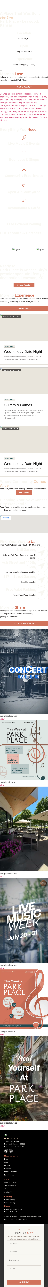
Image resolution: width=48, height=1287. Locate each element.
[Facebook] (6, 1151)
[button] (24, 1225)
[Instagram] (11, 1151)
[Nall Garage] (41, 552)
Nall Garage (26, 549)
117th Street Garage (19, 577)
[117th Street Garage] (41, 580)
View (2, 719)
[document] (24, 1255)
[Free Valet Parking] (41, 593)
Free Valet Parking (20, 589)
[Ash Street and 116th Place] (41, 565)
